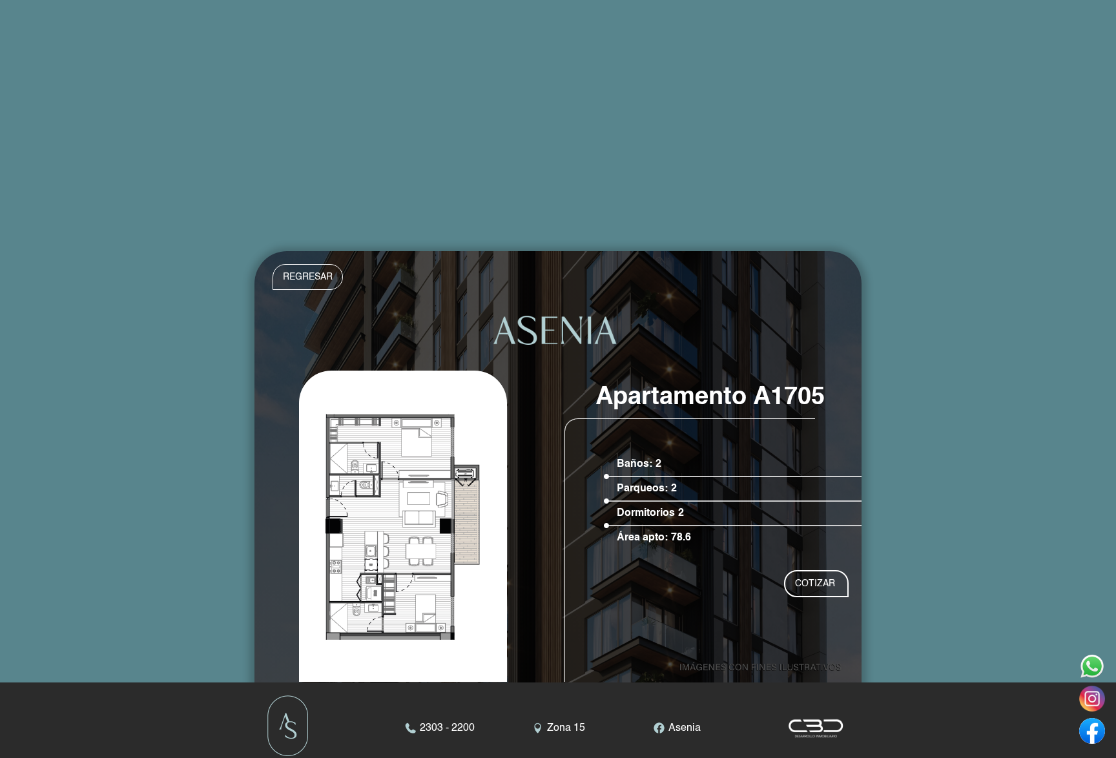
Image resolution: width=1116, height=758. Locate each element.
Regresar (308, 277)
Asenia (684, 728)
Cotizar (815, 583)
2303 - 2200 (447, 728)
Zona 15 (566, 728)
